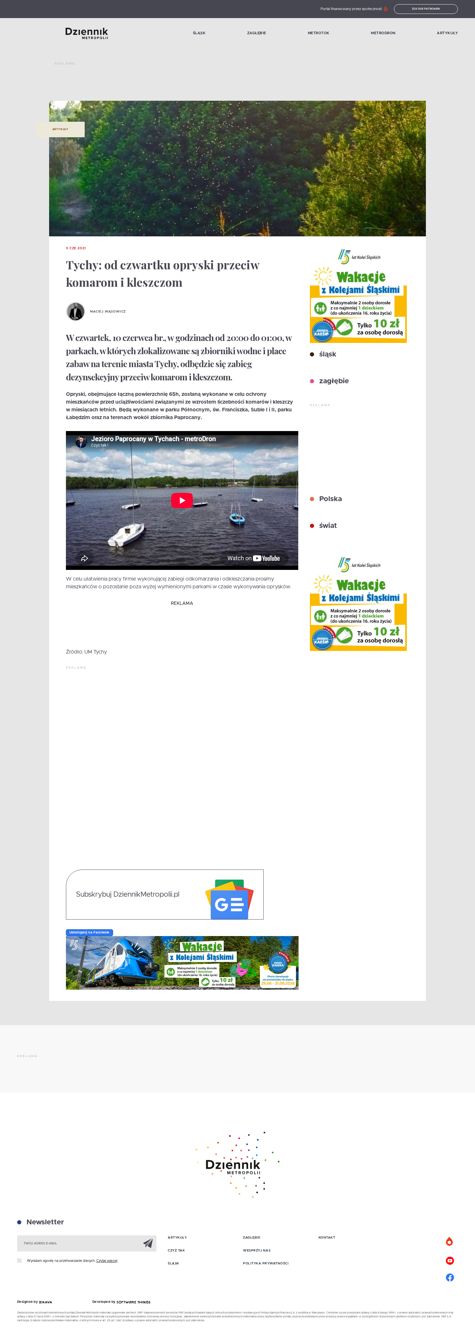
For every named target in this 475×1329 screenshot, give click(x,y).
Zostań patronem (426, 9)
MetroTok (319, 33)
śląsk (326, 354)
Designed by (28, 1301)
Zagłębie (256, 33)
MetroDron (383, 33)
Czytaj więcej (106, 1260)
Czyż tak (176, 1250)
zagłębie (333, 381)
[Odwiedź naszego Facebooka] (450, 1277)
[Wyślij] (148, 1243)
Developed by (104, 1301)
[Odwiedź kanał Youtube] (450, 1260)
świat (327, 526)
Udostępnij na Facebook (89, 932)
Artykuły (447, 33)
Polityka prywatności (266, 1263)
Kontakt (327, 1237)
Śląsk (199, 33)
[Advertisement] (172, 83)
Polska (329, 499)
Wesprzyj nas (256, 1250)
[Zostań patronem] (450, 1241)
